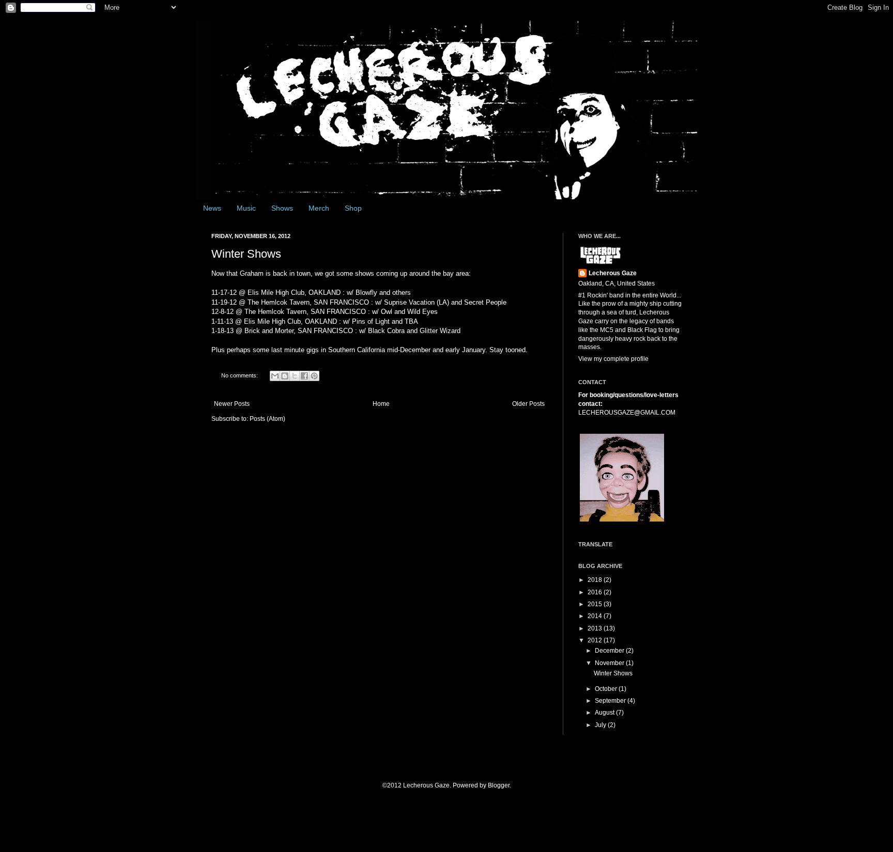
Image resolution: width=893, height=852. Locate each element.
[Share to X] (294, 376)
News (212, 208)
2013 (596, 628)
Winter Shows (246, 253)
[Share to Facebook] (304, 376)
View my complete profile (613, 358)
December (610, 650)
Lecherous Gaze (613, 273)
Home (381, 403)
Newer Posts (232, 403)
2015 (596, 604)
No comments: (240, 375)
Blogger (499, 785)
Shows (282, 208)
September (611, 700)
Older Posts (528, 403)
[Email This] (275, 376)
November (610, 663)
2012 (596, 640)
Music (246, 208)
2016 (596, 592)
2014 (596, 616)
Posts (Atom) (267, 418)
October (607, 688)
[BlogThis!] (285, 376)
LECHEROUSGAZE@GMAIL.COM (626, 412)
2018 (596, 579)
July (601, 725)
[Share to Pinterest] (314, 376)
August (605, 712)
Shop (353, 208)
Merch (319, 208)
